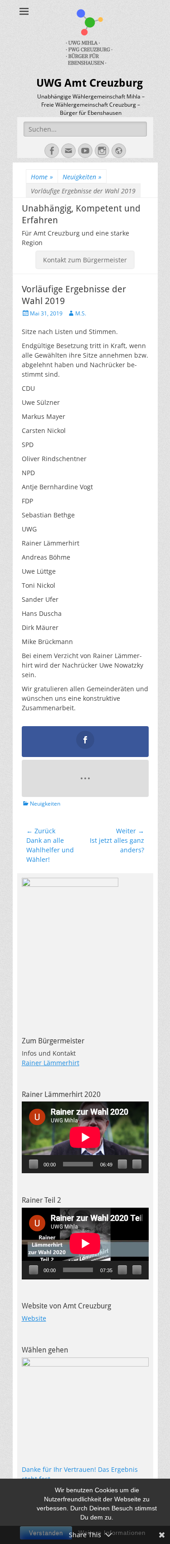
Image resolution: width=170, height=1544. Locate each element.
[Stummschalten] (122, 1164)
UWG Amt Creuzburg (89, 83)
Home (42, 176)
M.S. (80, 313)
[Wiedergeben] (33, 1164)
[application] (85, 1137)
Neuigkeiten (82, 176)
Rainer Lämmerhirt (50, 1062)
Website (34, 1318)
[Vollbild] (136, 1164)
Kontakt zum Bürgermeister (85, 260)
